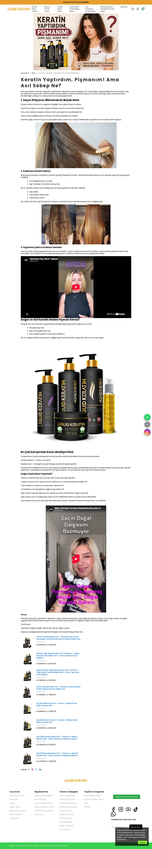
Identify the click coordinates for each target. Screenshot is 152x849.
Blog (33, 73)
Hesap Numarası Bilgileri (44, 796)
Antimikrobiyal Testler (67, 803)
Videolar (87, 807)
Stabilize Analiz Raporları (68, 807)
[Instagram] (120, 809)
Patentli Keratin (65, 811)
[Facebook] (113, 809)
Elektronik (124, 7)
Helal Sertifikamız (66, 822)
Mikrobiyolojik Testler (67, 799)
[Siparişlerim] (137, 9)
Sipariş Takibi (14, 807)
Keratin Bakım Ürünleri (34, 9)
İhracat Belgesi (65, 829)
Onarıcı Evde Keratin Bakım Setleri (74, 9)
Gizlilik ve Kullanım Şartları (44, 807)
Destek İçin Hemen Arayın (126, 797)
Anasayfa (25, 73)
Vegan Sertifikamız (66, 826)
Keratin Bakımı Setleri (59, 9)
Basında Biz (14, 799)
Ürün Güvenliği (40, 799)
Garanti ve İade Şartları (43, 803)
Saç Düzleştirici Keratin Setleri (90, 9)
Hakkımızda (14, 818)
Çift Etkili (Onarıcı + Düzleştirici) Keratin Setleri (107, 9)
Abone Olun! (136, 827)
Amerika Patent (65, 818)
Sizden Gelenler (16, 814)
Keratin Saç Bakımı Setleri (94, 799)
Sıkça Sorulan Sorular (18, 811)
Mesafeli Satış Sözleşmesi (44, 811)
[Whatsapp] (113, 814)
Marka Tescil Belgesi (67, 796)
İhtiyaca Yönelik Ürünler (47, 9)
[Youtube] (128, 809)
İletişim (12, 803)
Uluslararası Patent (66, 814)
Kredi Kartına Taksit (17, 796)
